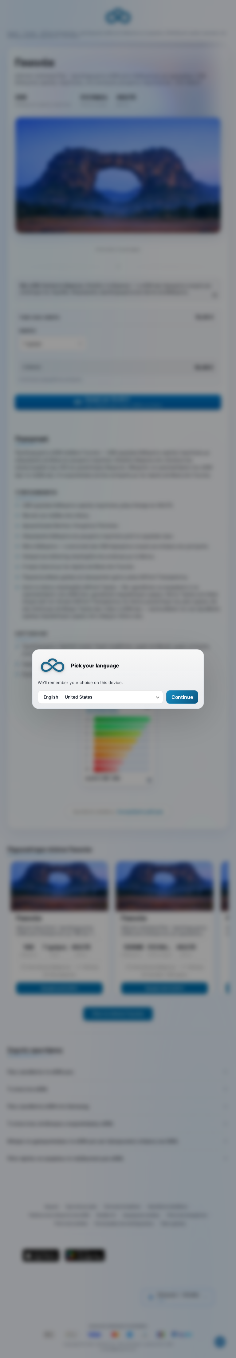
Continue (182, 697)
